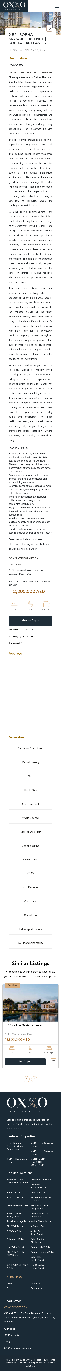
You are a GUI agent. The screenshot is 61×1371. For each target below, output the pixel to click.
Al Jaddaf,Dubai (15, 1198)
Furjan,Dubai (13, 1193)
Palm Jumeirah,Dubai (17, 1206)
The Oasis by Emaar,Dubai (37, 1266)
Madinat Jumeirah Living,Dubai (39, 1207)
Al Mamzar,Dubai (15, 1239)
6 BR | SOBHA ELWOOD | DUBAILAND (37, 1162)
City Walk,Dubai (15, 1226)
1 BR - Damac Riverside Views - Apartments (15, 1146)
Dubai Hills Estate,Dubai (37, 1258)
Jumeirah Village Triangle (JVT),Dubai (17, 1181)
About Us (35, 1284)
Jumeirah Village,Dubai (18, 1221)
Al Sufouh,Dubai (38, 1226)
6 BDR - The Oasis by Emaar (41, 1144)
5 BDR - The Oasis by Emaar (41, 1152)
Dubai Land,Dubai (39, 1193)
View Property (25, 1061)
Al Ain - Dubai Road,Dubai (14, 1215)
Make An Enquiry (31, 621)
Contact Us (36, 1288)
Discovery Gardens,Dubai (38, 1186)
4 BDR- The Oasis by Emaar (18, 1160)
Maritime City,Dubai (40, 1180)
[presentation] (27, 1079)
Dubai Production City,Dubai (39, 1215)
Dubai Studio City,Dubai (37, 1240)
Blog (9, 1288)
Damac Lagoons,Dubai (42, 1252)
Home (10, 1284)
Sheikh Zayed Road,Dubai (37, 1233)
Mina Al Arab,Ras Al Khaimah (40, 1199)
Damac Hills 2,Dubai (40, 1247)
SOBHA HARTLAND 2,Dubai (17, 1266)
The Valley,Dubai (15, 1247)
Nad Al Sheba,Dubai (40, 1221)
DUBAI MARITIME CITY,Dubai (16, 1253)
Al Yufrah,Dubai (15, 1231)
